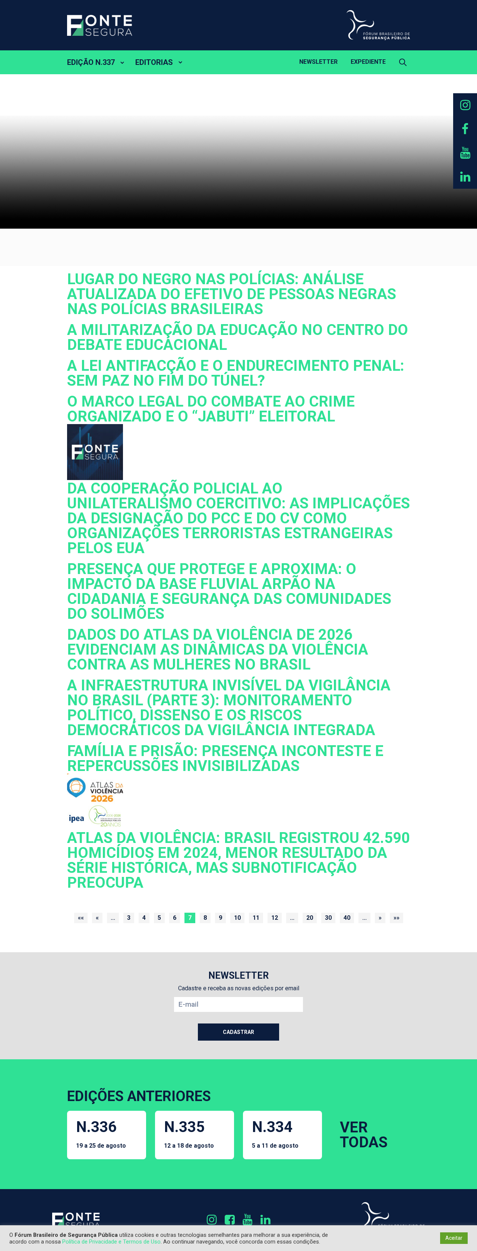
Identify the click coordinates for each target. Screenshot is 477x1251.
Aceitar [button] (453, 1238)
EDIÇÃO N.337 (91, 62)
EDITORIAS (154, 62)
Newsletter (318, 61)
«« (81, 917)
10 (237, 917)
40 (347, 917)
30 (328, 917)
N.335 (189, 1133)
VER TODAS (364, 1135)
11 (256, 917)
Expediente (368, 61)
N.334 (275, 1133)
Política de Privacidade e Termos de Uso (111, 1241)
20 (309, 917)
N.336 (101, 1133)
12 (274, 917)
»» (396, 917)
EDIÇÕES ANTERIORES (139, 1096)
